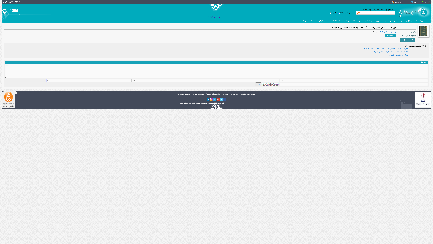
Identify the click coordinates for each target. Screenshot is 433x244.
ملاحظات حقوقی (198, 94)
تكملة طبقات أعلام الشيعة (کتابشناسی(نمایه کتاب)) (390, 52)
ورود (425, 2)
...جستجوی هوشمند (213, 17)
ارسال (258, 84)
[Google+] (218, 99)
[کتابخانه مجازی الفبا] (424, 12)
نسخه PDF (390, 35)
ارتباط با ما (234, 94)
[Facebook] (224, 99)
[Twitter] (221, 99)
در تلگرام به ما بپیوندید (402, 2)
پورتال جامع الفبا (406, 21)
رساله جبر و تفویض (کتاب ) (398, 55)
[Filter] (360, 13)
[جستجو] (16, 10)
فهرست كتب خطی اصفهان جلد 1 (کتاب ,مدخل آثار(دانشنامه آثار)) (386, 48)
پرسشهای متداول (184, 94)
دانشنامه (312, 21)
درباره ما (225, 94)
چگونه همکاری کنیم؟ (213, 94)
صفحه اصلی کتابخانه (423, 21)
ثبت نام (416, 2)
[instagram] (211, 99)
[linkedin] (208, 99)
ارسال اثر (322, 21)
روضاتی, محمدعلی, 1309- (387, 31)
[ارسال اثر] (13, 10)
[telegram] (214, 99)
